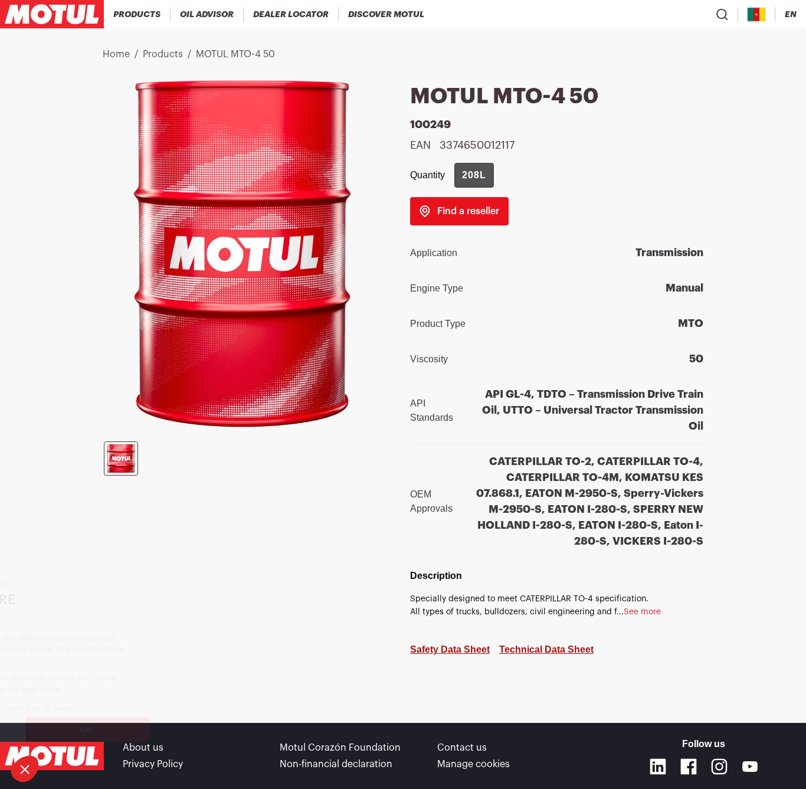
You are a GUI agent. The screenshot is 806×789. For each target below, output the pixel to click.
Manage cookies (473, 764)
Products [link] (163, 54)
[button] (25, 769)
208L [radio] (474, 175)
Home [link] (116, 54)
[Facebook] (688, 766)
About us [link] (143, 747)
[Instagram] (719, 766)
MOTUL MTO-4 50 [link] (235, 54)
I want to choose (73, 729)
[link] (459, 211)
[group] (474, 175)
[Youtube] (750, 766)
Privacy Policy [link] (153, 764)
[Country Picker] (756, 14)
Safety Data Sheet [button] (450, 649)
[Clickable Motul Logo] (52, 14)
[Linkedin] (658, 766)
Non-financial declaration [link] (336, 764)
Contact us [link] (462, 747)
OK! (197, 729)
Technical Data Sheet (546, 649)
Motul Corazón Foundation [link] (340, 747)
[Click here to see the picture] (121, 458)
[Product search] (722, 14)
